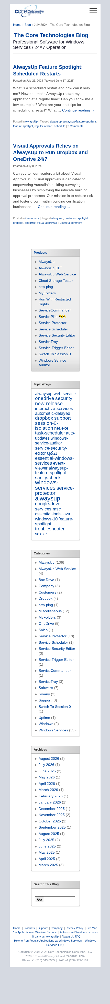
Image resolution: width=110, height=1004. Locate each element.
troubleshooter (49, 528)
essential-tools (48, 513)
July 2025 (46, 840)
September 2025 (52, 827)
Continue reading (78, 110)
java (66, 513)
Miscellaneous (50, 611)
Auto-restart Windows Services (79, 932)
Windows (46, 724)
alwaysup (56, 121)
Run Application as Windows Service (34, 932)
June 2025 (47, 846)
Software (46, 688)
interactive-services (54, 408)
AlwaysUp (31, 121)
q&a (52, 453)
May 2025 (47, 852)
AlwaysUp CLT (50, 268)
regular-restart (43, 126)
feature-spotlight (23, 126)
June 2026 (47, 771)
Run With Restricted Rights (55, 301)
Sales (43, 630)
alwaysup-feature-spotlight (79, 121)
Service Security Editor (57, 335)
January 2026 (50, 802)
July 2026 (46, 765)
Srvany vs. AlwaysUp (45, 936)
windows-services (46, 485)
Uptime (44, 718)
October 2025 (50, 821)
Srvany (44, 694)
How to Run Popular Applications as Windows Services (48, 940)
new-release (49, 403)
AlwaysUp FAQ (71, 936)
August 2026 (49, 758)
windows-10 (46, 519)
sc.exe (41, 533)
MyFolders (47, 293)
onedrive (30, 222)
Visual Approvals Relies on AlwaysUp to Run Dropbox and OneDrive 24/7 (50, 152)
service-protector (54, 490)
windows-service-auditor (51, 440)
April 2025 (47, 859)
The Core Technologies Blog (51, 35)
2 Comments (75, 126)
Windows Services (53, 730)
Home (17, 25)
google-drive (47, 503)
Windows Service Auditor (52, 362)
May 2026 (47, 777)
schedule (59, 126)
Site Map (91, 928)
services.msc (48, 508)
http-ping (46, 287)
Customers (32, 218)
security (63, 398)
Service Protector (53, 323)
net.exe (61, 428)
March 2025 (48, 865)
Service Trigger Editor (56, 348)
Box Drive (46, 580)
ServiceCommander (55, 310)
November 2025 (52, 815)
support (62, 418)
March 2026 (48, 790)
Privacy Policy (74, 928)
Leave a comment (71, 222)
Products (29, 928)
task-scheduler (50, 433)
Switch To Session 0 (55, 354)
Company (46, 586)
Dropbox (45, 598)
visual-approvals (47, 222)
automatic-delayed (52, 413)
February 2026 (51, 796)
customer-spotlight (76, 218)
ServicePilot (48, 317)
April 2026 (47, 784)
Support (45, 700)
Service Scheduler (53, 329)
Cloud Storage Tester (56, 280)
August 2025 (49, 834)
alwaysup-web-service (55, 393)
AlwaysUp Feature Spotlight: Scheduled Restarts (48, 70)
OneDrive (46, 623)
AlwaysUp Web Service (57, 274)
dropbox (18, 222)
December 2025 (52, 809)
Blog (28, 25)
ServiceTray (48, 342)
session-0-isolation (46, 425)
